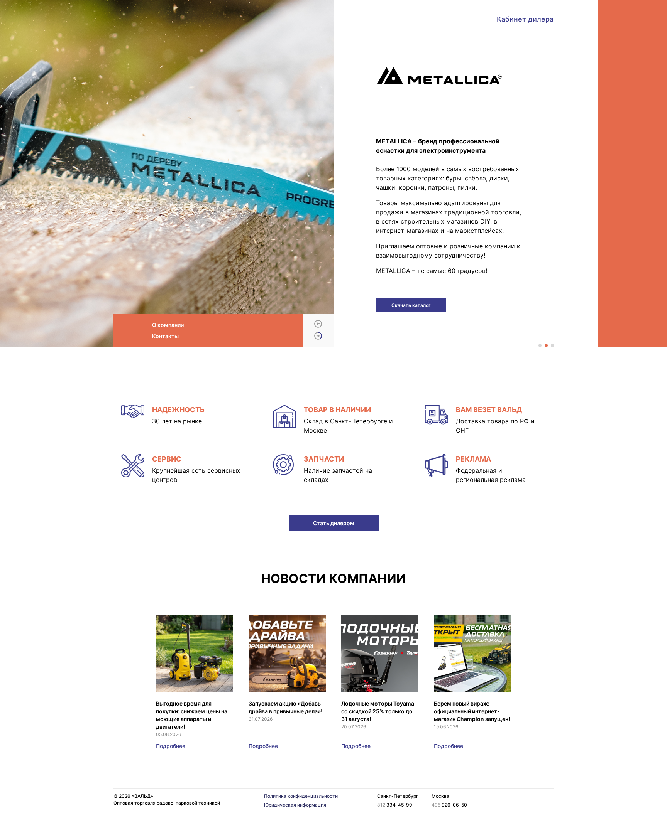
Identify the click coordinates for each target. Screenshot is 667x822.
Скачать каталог (411, 305)
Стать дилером (333, 523)
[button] (318, 324)
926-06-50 (449, 805)
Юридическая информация (295, 805)
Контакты (165, 336)
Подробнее (170, 746)
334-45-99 (394, 805)
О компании (168, 325)
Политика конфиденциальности (301, 796)
